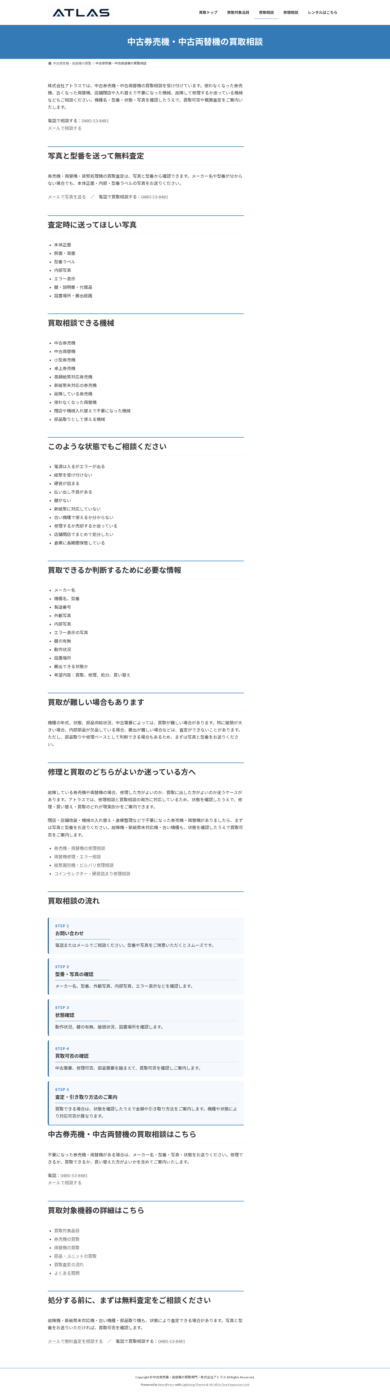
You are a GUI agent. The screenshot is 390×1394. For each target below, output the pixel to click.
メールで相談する (65, 127)
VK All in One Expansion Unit (229, 1385)
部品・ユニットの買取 (75, 1255)
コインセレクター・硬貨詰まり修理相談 (92, 873)
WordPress (166, 1385)
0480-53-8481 (95, 120)
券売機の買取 (67, 1238)
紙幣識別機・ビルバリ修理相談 (84, 865)
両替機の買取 (67, 1247)
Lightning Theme (194, 1385)
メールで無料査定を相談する (75, 1341)
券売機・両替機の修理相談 (79, 848)
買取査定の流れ (69, 1264)
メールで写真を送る (67, 196)
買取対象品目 (67, 1230)
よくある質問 (67, 1272)
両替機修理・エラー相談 (77, 856)
